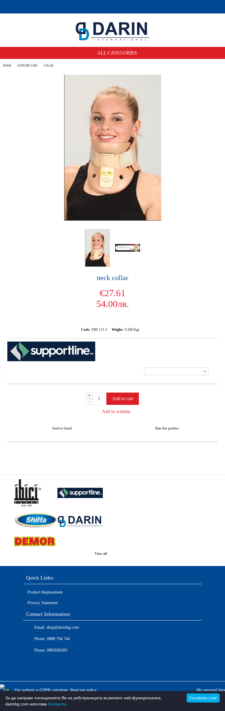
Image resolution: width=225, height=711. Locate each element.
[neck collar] (112, 219)
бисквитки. (58, 704)
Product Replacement (45, 592)
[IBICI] (34, 493)
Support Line (27, 65)
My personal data (211, 690)
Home (7, 65)
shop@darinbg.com (63, 627)
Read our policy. (84, 690)
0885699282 (57, 650)
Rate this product (167, 428)
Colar (49, 65)
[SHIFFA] (34, 520)
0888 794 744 (58, 639)
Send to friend (62, 428)
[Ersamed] (80, 493)
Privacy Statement (43, 603)
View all (101, 554)
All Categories (117, 52)
